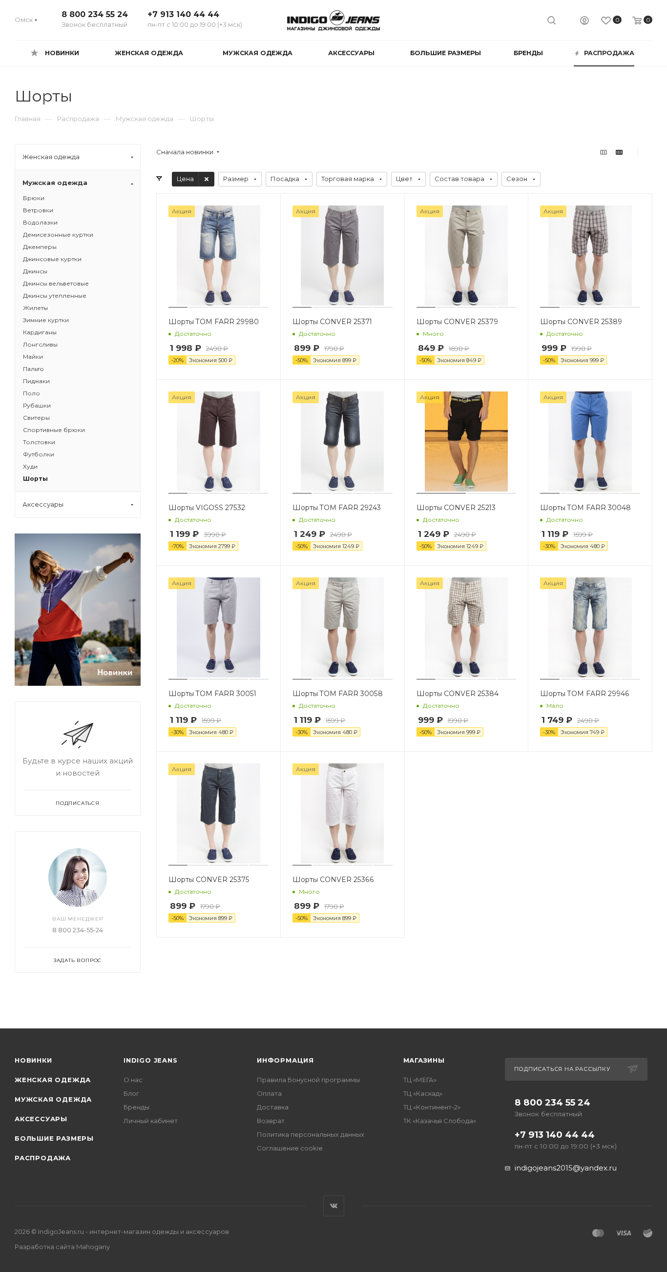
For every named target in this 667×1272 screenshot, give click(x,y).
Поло (31, 393)
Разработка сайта (62, 1247)
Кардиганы (40, 332)
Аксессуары (41, 1119)
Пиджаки (36, 381)
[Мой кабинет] (584, 22)
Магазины (424, 1060)
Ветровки (38, 210)
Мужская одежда (53, 1099)
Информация (285, 1060)
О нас (133, 1080)
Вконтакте (333, 1205)
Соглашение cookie (290, 1148)
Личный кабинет (151, 1121)
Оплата (269, 1093)
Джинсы (35, 271)
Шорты (35, 478)
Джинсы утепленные (54, 295)
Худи (30, 466)
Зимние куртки (46, 320)
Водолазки (40, 222)
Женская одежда (53, 1080)
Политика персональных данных (310, 1134)
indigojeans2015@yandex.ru (566, 1167)
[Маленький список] (603, 152)
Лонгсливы (40, 344)
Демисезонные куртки (58, 234)
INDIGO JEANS (151, 1060)
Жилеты (35, 307)
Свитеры (36, 417)
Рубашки (37, 405)
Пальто (33, 368)
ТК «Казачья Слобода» (439, 1121)
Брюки (33, 198)
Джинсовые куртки (52, 259)
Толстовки (39, 442)
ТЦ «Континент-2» (431, 1107)
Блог (131, 1093)
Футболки (38, 454)
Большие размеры (54, 1138)
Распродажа (43, 1158)
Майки (33, 356)
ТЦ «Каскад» (422, 1093)
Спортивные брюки (54, 429)
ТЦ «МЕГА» (420, 1080)
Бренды (136, 1107)
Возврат (271, 1121)
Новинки (33, 1060)
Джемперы (40, 246)
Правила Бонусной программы (308, 1080)
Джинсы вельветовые (56, 283)
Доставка (273, 1107)
